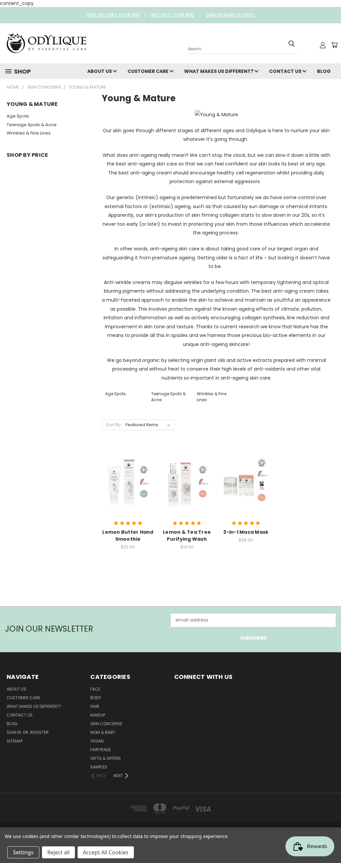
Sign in (14, 732)
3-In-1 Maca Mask (245, 532)
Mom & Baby (102, 732)
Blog (324, 71)
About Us (100, 71)
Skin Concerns (106, 723)
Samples (98, 767)
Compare (126, 474)
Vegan (97, 741)
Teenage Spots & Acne (32, 125)
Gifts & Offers (105, 758)
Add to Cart (128, 486)
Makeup (97, 715)
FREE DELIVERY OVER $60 (114, 15)
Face (95, 689)
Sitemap (15, 741)
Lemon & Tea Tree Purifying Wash (187, 535)
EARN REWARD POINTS (230, 15)
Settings (23, 852)
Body (95, 698)
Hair (94, 706)
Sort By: (114, 425)
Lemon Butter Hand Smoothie (127, 535)
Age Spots (18, 116)
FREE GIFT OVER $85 (172, 15)
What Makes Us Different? (219, 71)
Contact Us (285, 71)
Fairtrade (100, 749)
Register (39, 732)
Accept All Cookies (106, 852)
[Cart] (334, 45)
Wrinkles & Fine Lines (29, 133)
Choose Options (187, 486)
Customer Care (149, 71)
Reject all (58, 852)
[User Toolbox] (322, 45)
